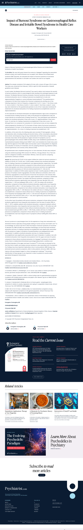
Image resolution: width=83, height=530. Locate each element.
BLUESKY (36, 511)
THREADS (36, 509)
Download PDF (27, 6)
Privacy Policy (10, 521)
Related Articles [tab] (40, 39)
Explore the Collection (55, 448)
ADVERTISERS (8, 504)
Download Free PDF (69, 47)
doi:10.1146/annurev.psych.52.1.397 (19, 267)
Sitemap (59, 522)
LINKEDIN (36, 507)
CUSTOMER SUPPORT (10, 511)
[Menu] (3, 3)
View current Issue (38, 376)
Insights (44, 2)
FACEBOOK (36, 504)
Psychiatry (75, 10)
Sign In (68, 2)
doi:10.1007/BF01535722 (18, 279)
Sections (55, 6)
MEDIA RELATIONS (9, 506)
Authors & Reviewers (59, 2)
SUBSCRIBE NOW (56, 507)
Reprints (48, 6)
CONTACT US (8, 509)
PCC (39, 2)
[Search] (79, 3)
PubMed (20, 263)
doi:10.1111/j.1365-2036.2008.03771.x (30, 292)
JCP (35, 2)
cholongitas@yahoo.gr (11, 305)
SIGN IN (54, 500)
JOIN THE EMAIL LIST (57, 503)
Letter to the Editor (37, 17)
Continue (53, 59)
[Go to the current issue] (16, 371)
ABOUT (6, 502)
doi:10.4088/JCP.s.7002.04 (30, 263)
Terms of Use (16, 521)
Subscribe (74, 2)
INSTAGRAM (37, 506)
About (50, 2)
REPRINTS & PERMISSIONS (11, 507)
